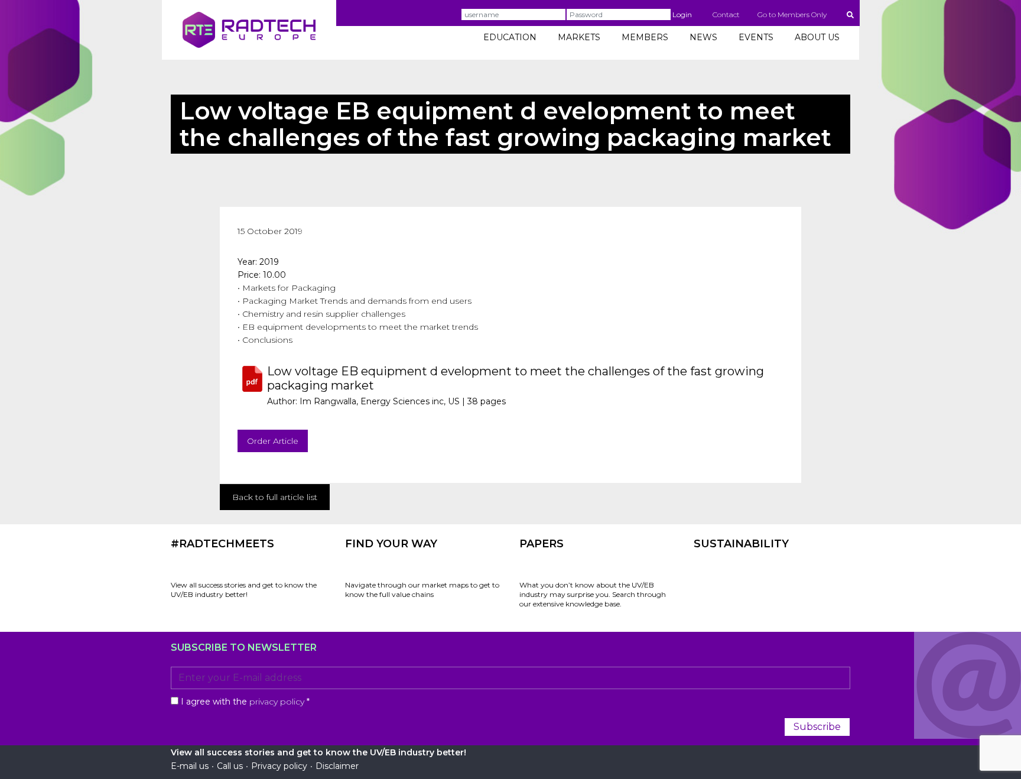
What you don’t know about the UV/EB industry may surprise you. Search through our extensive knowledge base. (592, 594)
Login (682, 14)
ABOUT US (817, 37)
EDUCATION (509, 37)
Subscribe (817, 726)
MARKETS (579, 37)
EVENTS (756, 37)
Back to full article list (274, 497)
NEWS (703, 37)
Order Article (272, 441)
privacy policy (276, 701)
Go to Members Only (792, 14)
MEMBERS (645, 37)
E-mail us (190, 766)
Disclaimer (337, 766)
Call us (230, 766)
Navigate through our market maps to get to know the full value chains (422, 589)
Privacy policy (279, 766)
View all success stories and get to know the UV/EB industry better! (244, 589)
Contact (726, 14)
